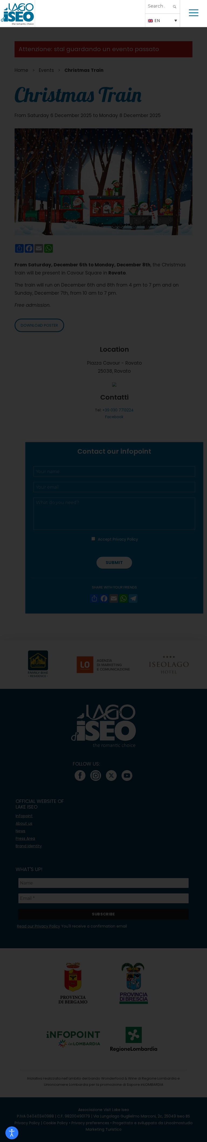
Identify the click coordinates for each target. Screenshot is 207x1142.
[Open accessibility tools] (11, 1132)
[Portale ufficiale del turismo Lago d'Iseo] (17, 13)
